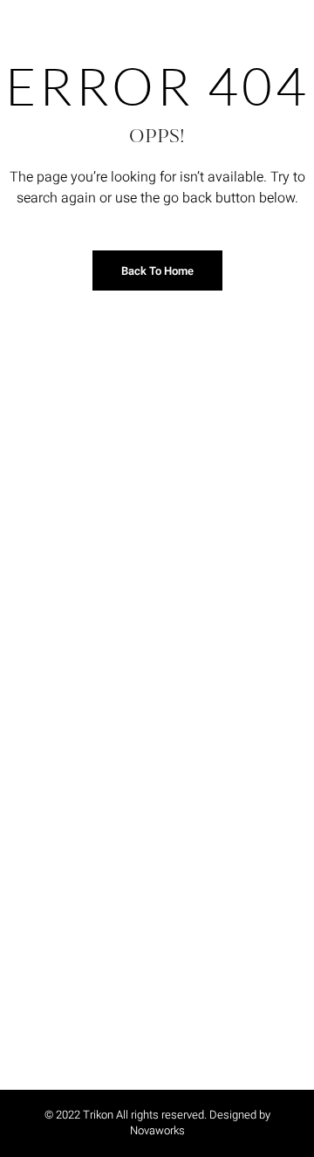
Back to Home (157, 271)
